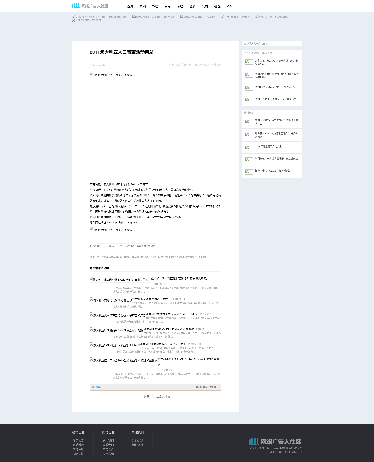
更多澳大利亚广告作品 (256, 43)
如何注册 (78, 449)
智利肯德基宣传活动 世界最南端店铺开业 (276, 158)
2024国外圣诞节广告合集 (268, 146)
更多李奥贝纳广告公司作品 (258, 52)
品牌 (192, 6)
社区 (217, 6)
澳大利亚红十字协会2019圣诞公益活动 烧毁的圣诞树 (188, 361)
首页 (130, 6)
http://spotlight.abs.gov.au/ (123, 222)
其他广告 (101, 245)
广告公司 (197, 64)
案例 (142, 6)
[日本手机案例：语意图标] (235, 17)
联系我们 (108, 445)
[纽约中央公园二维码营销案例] (271, 17)
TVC (155, 6)
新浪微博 (137, 445)
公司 (205, 6)
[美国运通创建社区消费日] (86, 20)
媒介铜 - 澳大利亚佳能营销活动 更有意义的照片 (180, 278)
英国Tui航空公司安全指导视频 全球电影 (275, 86)
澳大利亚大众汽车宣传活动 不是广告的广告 (172, 314)
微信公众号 (138, 440)
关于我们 (108, 440)
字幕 (167, 6)
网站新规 (78, 445)
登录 (153, 396)
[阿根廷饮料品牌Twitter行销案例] (198, 17)
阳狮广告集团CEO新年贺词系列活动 (274, 170)
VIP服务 (78, 454)
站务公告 (78, 440)
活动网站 (129, 245)
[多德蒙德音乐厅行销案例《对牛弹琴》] (153, 17)
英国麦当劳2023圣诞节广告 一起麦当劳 (275, 98)
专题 (180, 6)
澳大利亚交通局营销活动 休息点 (151, 299)
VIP (229, 6)
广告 (171, 64)
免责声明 (108, 454)
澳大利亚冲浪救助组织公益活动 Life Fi (163, 344)
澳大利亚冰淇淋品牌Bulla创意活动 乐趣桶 (169, 329)
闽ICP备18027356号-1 (290, 451)
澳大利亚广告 (184, 64)
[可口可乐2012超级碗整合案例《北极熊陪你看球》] (99, 17)
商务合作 (108, 449)
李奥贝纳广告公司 (212, 64)
